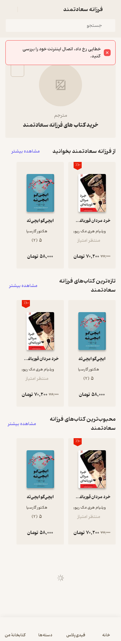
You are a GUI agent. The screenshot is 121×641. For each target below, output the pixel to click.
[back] (112, 9)
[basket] (26, 9)
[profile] (9, 9)
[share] (17, 70)
